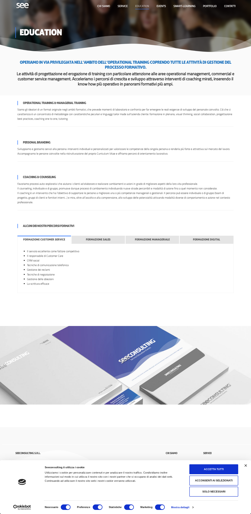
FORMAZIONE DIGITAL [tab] (206, 239)
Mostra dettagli (180, 507)
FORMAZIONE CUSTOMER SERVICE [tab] (44, 239)
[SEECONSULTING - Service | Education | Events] (23, 6)
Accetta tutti (214, 469)
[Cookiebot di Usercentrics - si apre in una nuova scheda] (22, 507)
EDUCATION (142, 6)
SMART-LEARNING (184, 6)
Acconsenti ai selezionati (214, 480)
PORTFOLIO (210, 6)
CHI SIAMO (103, 6)
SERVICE (123, 6)
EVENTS (161, 6)
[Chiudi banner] (246, 465)
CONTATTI (230, 6)
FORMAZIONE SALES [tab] (98, 239)
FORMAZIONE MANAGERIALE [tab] (152, 239)
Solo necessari (213, 491)
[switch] (97, 507)
